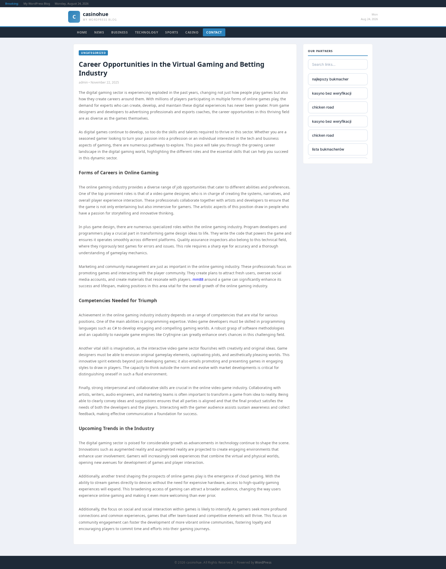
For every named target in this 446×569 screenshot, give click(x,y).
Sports (171, 32)
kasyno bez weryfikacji (331, 93)
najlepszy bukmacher (330, 79)
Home (82, 32)
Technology (146, 32)
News (99, 32)
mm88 (198, 279)
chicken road (323, 107)
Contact (214, 32)
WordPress (263, 562)
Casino (191, 32)
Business (119, 32)
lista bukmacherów (328, 149)
